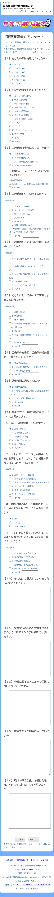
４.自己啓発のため (20, 281)
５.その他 (16, 406)
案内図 (45, 860)
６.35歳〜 (16, 84)
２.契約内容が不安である (23, 557)
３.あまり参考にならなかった (25, 162)
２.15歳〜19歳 (18, 68)
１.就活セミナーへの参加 (23, 475)
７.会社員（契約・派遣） (23, 119)
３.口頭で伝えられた (21, 371)
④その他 (16, 187)
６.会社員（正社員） (21, 115)
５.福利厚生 (17, 331)
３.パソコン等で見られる (23, 398)
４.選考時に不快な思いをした (25, 565)
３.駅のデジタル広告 (21, 214)
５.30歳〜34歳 (18, 80)
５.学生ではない (19, 444)
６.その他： (17, 572)
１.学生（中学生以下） (22, 96)
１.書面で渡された (20, 363)
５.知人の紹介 (18, 221)
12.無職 (15, 138)
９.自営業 (16, 126)
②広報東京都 (35, 229)
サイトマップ (45, 11)
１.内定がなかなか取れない (24, 553)
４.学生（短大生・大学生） (24, 107)
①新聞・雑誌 (20, 229)
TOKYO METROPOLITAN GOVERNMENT (32, 884)
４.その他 (16, 374)
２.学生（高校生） (20, 100)
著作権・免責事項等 (16, 860)
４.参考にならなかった (22, 165)
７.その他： (17, 498)
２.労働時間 (17, 316)
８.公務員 (16, 123)
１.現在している (19, 429)
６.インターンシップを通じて (25, 494)
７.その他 (16, 236)
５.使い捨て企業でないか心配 (25, 569)
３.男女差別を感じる (21, 561)
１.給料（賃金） (19, 312)
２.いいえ (16, 523)
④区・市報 (29, 232)
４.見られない (18, 402)
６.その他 (16, 289)
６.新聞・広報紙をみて (22, 225)
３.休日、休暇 (18, 320)
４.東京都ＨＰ (18, 218)
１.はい (15, 519)
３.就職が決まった (20, 437)
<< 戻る (20, 839)
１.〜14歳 (16, 65)
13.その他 (16, 142)
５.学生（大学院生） (21, 111)
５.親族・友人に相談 (21, 490)
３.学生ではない (19, 526)
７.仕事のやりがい (20, 342)
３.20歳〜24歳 (18, 72)
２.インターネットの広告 (23, 210)
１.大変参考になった (21, 154)
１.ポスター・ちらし (21, 206)
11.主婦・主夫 (18, 134)
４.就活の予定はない (21, 440)
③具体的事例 (42, 184)
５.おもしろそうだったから (24, 285)
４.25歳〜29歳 (18, 76)
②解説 (30, 184)
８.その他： (17, 346)
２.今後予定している (21, 433)
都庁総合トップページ (28, 11)
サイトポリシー (33, 860)
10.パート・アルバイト (22, 130)
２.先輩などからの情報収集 (24, 479)
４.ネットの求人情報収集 (23, 486)
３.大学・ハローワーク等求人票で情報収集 (30, 482)
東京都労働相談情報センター (27, 869)
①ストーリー (18, 184)
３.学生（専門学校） (21, 104)
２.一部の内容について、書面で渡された (29, 367)
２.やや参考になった (21, 158)
